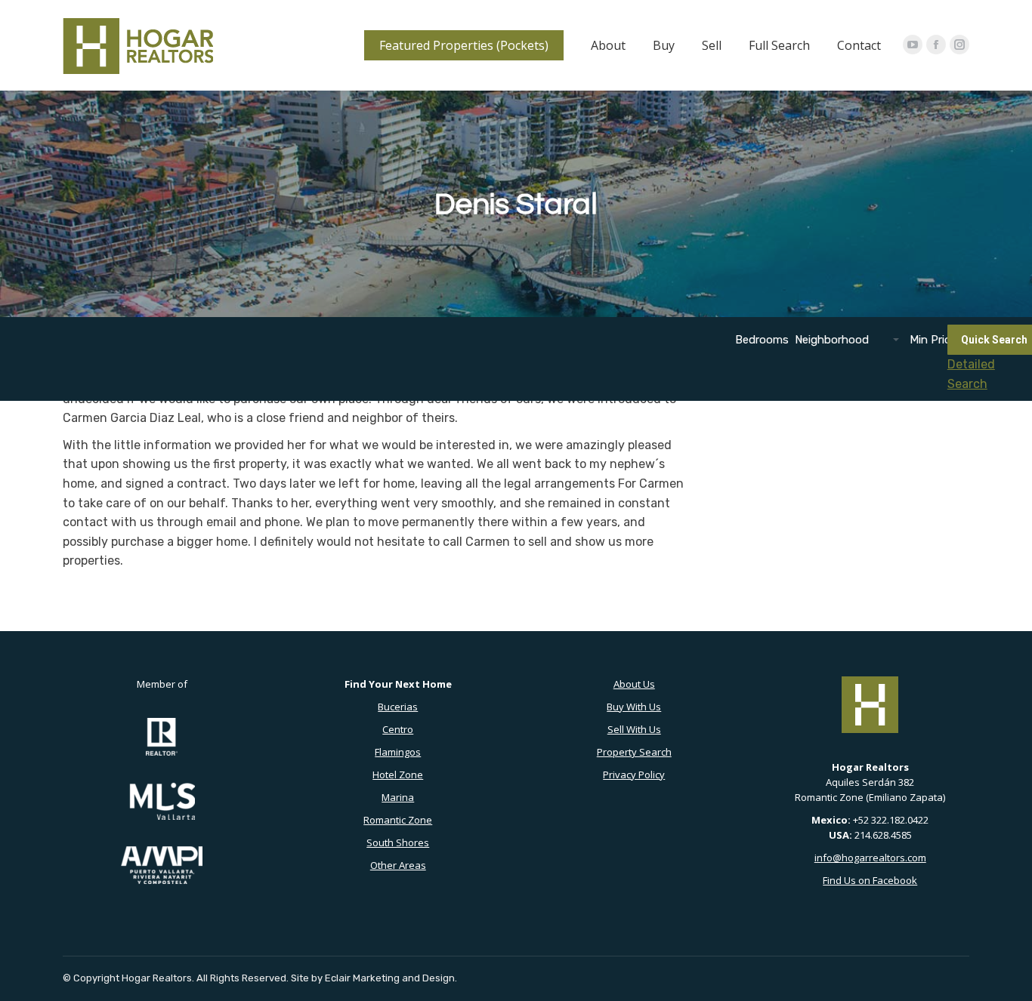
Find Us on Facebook (870, 880)
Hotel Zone (397, 774)
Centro (397, 729)
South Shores (397, 842)
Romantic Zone (397, 820)
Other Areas (398, 865)
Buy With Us (634, 706)
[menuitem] (464, 45)
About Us (634, 684)
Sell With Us (634, 729)
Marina (398, 797)
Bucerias (398, 706)
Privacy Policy (634, 774)
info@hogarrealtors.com (870, 857)
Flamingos (398, 752)
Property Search (634, 752)
